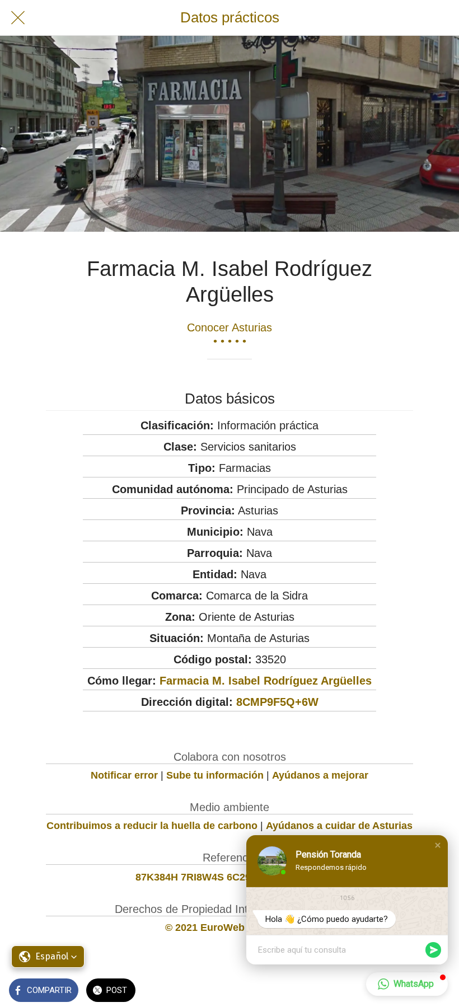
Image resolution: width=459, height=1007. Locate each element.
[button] (437, 845)
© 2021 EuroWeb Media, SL (229, 927)
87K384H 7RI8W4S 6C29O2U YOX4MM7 (229, 877)
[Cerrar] (18, 18)
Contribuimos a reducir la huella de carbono (151, 825)
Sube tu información (215, 775)
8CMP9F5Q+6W (277, 702)
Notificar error (124, 775)
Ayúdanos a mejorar (320, 775)
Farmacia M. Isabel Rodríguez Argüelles (266, 681)
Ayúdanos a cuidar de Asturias (339, 825)
